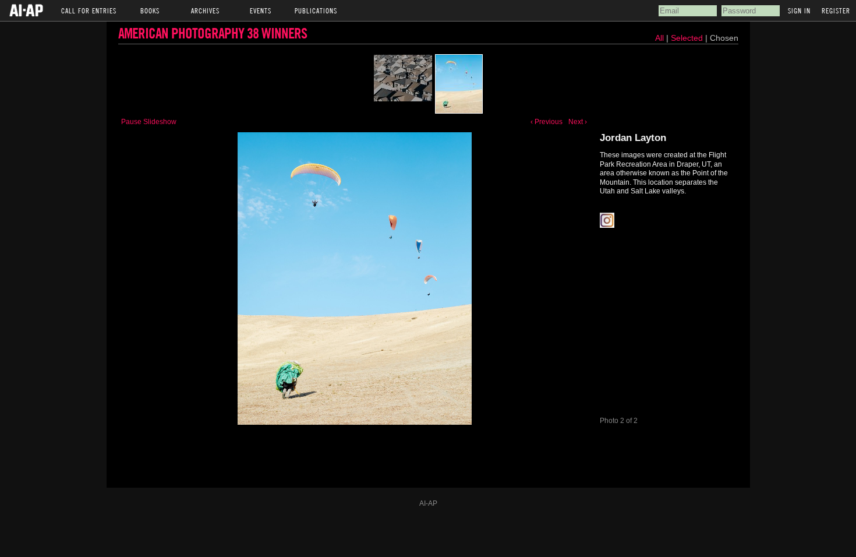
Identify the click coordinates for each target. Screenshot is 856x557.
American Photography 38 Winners (212, 33)
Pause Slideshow (148, 122)
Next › (577, 122)
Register (836, 10)
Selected (688, 38)
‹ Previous (546, 122)
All (659, 38)
